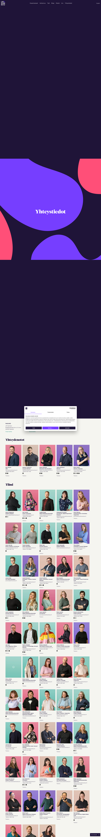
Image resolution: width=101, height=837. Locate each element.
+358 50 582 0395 (27, 817)
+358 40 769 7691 (61, 471)
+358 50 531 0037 (44, 649)
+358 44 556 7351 (27, 583)
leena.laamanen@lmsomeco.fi (12, 614)
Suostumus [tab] (33, 412)
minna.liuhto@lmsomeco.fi (80, 647)
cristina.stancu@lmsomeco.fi (46, 781)
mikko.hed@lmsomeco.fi (45, 547)
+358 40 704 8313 (78, 583)
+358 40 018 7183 (78, 649)
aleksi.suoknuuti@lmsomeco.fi (63, 781)
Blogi (52, 3)
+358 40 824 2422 (27, 783)
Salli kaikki (67, 427)
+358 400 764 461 (61, 817)
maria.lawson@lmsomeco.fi (63, 614)
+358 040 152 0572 (44, 783)
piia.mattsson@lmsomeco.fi (46, 681)
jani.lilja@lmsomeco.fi (10, 647)
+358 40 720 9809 (27, 549)
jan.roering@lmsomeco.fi (11, 747)
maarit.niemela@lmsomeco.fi (46, 470)
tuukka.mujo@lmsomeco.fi (63, 681)
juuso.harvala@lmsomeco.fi (11, 547)
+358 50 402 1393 (44, 471)
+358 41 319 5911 (60, 582)
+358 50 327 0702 (78, 616)
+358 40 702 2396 (9, 748)
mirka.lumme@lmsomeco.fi (29, 681)
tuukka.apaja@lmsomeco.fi (46, 515)
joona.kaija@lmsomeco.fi (11, 580)
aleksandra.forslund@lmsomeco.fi (64, 516)
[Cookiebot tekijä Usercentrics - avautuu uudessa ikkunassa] (70, 408)
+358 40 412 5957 (78, 716)
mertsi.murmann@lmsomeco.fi (80, 681)
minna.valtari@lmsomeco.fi (80, 470)
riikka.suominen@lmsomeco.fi (80, 782)
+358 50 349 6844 (27, 516)
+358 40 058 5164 (61, 649)
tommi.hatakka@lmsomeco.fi (29, 547)
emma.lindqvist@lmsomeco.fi (46, 647)
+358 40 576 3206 (78, 471)
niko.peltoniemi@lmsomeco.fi (29, 715)
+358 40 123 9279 (78, 818)
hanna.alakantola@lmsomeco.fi (12, 515)
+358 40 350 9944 (44, 583)
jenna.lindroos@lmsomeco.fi (63, 647)
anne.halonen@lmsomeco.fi (80, 516)
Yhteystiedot (68, 3)
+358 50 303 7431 (44, 549)
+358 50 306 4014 (9, 616)
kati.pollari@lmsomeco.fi (62, 714)
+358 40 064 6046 (78, 683)
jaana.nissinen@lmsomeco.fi (11, 714)
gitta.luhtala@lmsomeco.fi (11, 681)
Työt (48, 3)
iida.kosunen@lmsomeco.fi (63, 580)
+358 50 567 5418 (27, 471)
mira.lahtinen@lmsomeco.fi (29, 614)
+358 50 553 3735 (9, 649)
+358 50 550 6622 (44, 748)
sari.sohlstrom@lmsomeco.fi (29, 781)
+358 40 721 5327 (61, 616)
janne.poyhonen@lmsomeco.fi (63, 470)
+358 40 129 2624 (44, 516)
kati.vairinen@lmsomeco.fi (79, 817)
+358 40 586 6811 (44, 716)
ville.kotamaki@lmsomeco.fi (80, 582)
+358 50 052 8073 (9, 471)
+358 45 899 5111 (60, 517)
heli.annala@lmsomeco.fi (28, 515)
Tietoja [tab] (68, 412)
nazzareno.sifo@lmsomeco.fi (63, 747)
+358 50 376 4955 (78, 784)
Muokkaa (50, 427)
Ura (62, 3)
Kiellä (34, 427)
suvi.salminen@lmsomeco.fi (29, 748)
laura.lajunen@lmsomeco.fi (46, 614)
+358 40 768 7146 (9, 817)
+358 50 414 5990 (27, 750)
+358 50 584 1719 (9, 549)
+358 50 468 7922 (27, 650)
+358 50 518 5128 (44, 683)
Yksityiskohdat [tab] (50, 412)
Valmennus (43, 3)
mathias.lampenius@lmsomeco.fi (30, 470)
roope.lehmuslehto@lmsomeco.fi (81, 614)
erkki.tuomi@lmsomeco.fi (28, 815)
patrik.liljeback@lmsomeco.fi (29, 648)
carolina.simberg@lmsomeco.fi (81, 747)
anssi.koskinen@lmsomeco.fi (46, 582)
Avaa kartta (8, 431)
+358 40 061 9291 (61, 683)
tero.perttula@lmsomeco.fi (46, 714)
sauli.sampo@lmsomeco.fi (45, 747)
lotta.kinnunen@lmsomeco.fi (29, 582)
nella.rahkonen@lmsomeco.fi (80, 714)
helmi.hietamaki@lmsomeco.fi (63, 547)
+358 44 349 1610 (44, 818)
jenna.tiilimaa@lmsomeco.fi (11, 815)
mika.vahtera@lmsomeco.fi (63, 815)
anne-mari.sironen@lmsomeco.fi (12, 781)
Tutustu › (7, 475)
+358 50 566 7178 (9, 683)
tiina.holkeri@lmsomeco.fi (79, 547)
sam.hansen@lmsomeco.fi (11, 470)
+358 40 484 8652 (27, 616)
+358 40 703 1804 (78, 748)
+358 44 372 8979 (78, 549)
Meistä (58, 3)
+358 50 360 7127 (61, 716)
